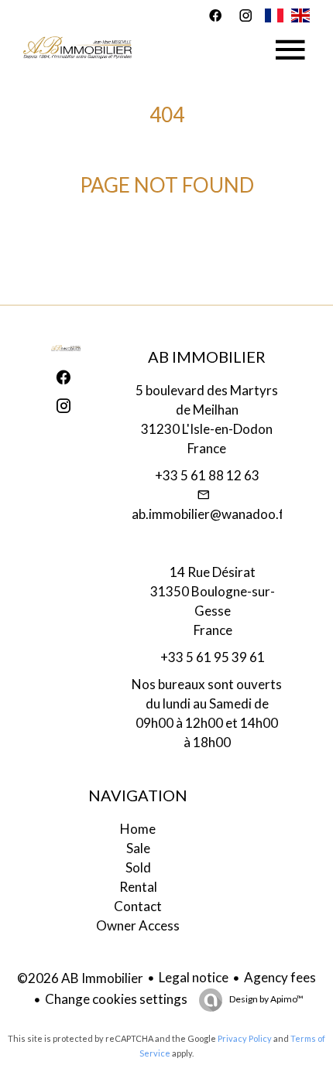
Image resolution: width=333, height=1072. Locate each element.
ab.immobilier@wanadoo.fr (211, 514)
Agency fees (280, 977)
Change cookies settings (116, 999)
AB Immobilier (207, 356)
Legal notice (193, 977)
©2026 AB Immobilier (80, 978)
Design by (266, 999)
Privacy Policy (245, 1038)
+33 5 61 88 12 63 (207, 475)
